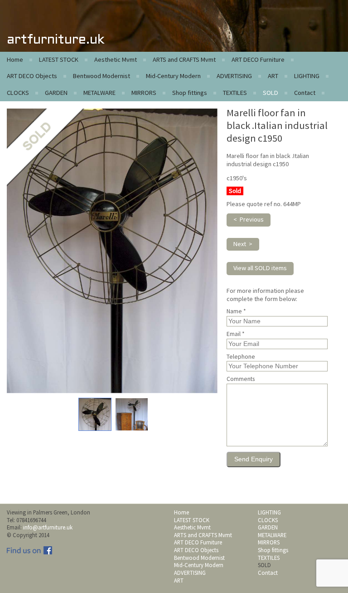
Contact (304, 93)
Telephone (241, 357)
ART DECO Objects (32, 76)
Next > (242, 244)
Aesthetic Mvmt (115, 59)
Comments (241, 379)
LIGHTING (306, 76)
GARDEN (56, 93)
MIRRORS (143, 93)
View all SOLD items (260, 268)
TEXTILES (235, 93)
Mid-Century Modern (173, 76)
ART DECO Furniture (258, 59)
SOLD (270, 93)
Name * (236, 311)
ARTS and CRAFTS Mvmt (184, 59)
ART (273, 76)
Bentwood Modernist (101, 76)
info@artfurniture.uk (47, 527)
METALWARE (99, 93)
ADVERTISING (234, 76)
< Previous (248, 219)
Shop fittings (189, 93)
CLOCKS (18, 93)
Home (15, 59)
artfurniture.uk (55, 40)
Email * (236, 334)
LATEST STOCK (58, 59)
